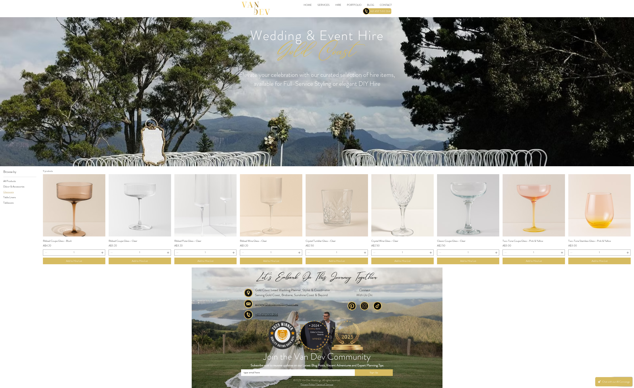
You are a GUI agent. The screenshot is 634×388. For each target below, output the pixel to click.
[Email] (248, 303)
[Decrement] (45, 252)
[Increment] (103, 252)
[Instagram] (364, 306)
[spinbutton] (74, 252)
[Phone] (248, 314)
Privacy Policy (307, 384)
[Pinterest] (352, 306)
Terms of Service (324, 384)
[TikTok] (377, 306)
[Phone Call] (366, 11)
